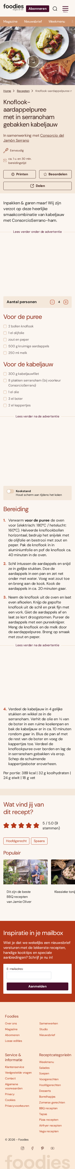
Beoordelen (58, 174)
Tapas (43, 1114)
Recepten (23, 91)
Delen (40, 186)
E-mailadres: (15, 969)
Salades (44, 1068)
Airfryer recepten (50, 1125)
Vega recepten (49, 1131)
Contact (10, 1078)
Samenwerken (48, 1023)
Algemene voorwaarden (13, 1086)
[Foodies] (13, 8)
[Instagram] (22, 1148)
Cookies (10, 1100)
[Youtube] (52, 1148)
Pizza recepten (48, 1119)
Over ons (11, 1023)
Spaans (39, 841)
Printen (22, 174)
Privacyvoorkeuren (17, 1106)
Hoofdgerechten (50, 1085)
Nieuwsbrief (33, 21)
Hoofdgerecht (16, 841)
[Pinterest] (42, 1148)
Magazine (10, 21)
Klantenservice (14, 1067)
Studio (43, 1029)
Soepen (44, 1073)
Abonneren (38, 8)
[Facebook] (32, 1148)
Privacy (10, 1094)
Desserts (45, 1091)
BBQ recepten (48, 1108)
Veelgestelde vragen (18, 1072)
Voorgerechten (49, 1079)
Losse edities (13, 1041)
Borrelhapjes (47, 1096)
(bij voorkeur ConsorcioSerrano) (34, 383)
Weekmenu (57, 21)
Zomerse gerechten (52, 1102)
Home (7, 91)
